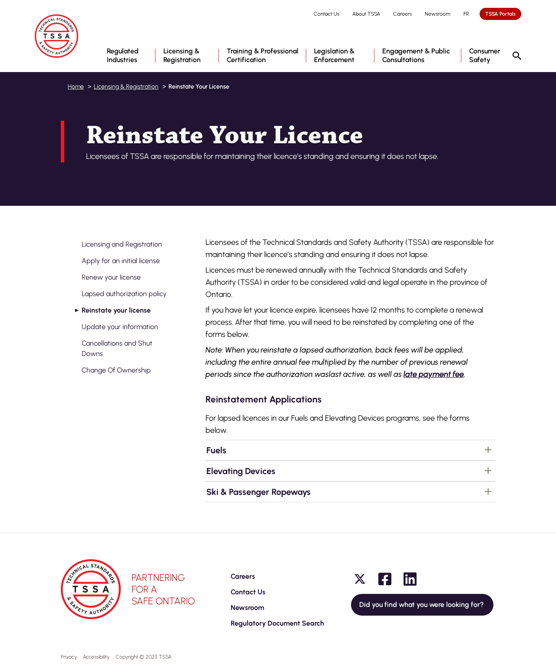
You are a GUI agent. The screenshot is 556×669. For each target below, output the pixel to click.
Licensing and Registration (122, 244)
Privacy (69, 657)
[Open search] (517, 56)
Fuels (216, 450)
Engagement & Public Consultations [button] (416, 55)
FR (466, 14)
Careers (402, 14)
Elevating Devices (240, 471)
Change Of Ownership (116, 370)
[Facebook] (385, 579)
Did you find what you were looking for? (422, 604)
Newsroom (437, 14)
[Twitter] (360, 579)
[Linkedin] (410, 579)
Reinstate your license (116, 310)
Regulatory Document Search (277, 623)
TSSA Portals (500, 14)
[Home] (56, 36)
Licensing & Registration (126, 86)
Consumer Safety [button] (484, 55)
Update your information (120, 327)
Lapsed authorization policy (124, 294)
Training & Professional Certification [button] (262, 55)
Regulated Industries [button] (123, 55)
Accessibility (96, 657)
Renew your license (111, 277)
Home (76, 86)
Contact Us (326, 14)
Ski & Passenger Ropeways (258, 492)
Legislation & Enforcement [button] (334, 55)
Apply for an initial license (121, 261)
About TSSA (366, 14)
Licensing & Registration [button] (182, 55)
